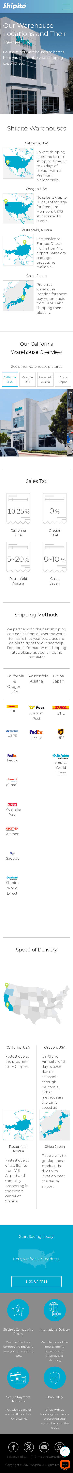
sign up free (36, 1281)
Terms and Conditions (48, 1456)
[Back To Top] (65, 1451)
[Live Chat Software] (65, 1465)
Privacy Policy (16, 1456)
